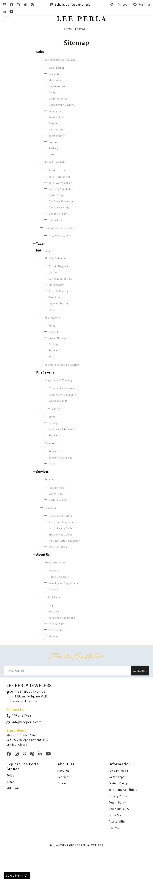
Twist (52, 309)
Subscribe (140, 670)
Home (68, 28)
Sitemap (54, 636)
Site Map (115, 828)
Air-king (53, 148)
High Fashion (52, 409)
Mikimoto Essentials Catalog (62, 365)
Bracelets (54, 350)
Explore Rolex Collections (60, 60)
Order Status (117, 815)
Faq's (52, 605)
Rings (52, 325)
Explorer (54, 142)
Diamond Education (60, 516)
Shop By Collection (56, 258)
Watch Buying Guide (61, 528)
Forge (52, 464)
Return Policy (117, 802)
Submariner (56, 111)
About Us (43, 554)
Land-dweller (56, 68)
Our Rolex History (59, 207)
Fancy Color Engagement (63, 394)
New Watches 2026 (60, 236)
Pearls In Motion (58, 291)
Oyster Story (56, 195)
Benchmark (55, 451)
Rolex (40, 52)
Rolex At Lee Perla (55, 162)
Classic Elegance (59, 266)
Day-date (54, 74)
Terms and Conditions (123, 789)
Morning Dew (56, 285)
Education (51, 508)
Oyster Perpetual (58, 98)
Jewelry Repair (57, 487)
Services (42, 471)
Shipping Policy (119, 808)
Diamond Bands (58, 401)
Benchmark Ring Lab (60, 457)
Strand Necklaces (59, 338)
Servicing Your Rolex (61, 189)
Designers (51, 443)
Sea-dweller (56, 117)
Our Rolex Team (58, 214)
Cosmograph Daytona (62, 105)
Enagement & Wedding (58, 380)
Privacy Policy (57, 624)
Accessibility (117, 821)
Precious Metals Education (64, 541)
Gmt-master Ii (57, 129)
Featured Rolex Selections (60, 228)
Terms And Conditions (62, 618)
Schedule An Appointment (64, 583)
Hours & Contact (59, 577)
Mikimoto (43, 250)
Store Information (55, 562)
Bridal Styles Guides (60, 534)
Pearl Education (58, 547)
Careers (53, 589)
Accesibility (56, 630)
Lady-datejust (57, 86)
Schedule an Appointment (72, 4)
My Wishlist (56, 611)
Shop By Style (53, 317)
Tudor (40, 243)
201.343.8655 (22, 715)
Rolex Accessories (59, 177)
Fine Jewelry (45, 372)
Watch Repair (56, 494)
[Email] (5, 5)
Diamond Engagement (62, 388)
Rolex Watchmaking (60, 183)
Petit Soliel (55, 297)
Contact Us (55, 220)
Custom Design (58, 500)
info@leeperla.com (27, 722)
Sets (51, 356)
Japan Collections (59, 303)
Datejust (54, 92)
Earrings (53, 344)
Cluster (53, 272)
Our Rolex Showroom (61, 201)
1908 (51, 154)
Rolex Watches (57, 170)
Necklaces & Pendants (62, 429)
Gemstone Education (61, 522)
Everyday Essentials (60, 279)
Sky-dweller (56, 80)
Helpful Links (52, 597)
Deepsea (54, 123)
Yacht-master (57, 136)
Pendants (54, 332)
